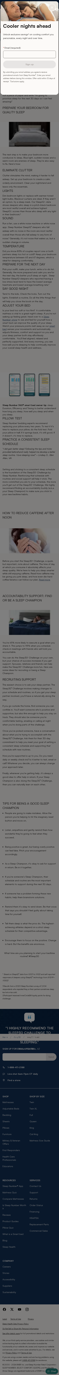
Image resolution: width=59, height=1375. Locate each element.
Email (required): (12, 47)
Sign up (29, 64)
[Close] (52, 7)
